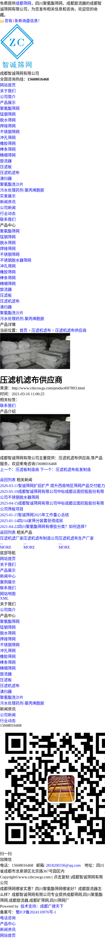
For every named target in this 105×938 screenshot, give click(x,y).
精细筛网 (8, 155)
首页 (23, 330)
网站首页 (8, 85)
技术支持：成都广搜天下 (42, 906)
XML (4, 598)
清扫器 (6, 178)
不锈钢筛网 (10, 132)
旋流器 (6, 161)
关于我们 (8, 91)
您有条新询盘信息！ (23, 21)
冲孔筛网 (8, 138)
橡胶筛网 (8, 143)
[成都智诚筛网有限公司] (17, 65)
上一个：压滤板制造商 (19, 470)
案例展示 (8, 582)
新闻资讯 (8, 202)
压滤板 (6, 167)
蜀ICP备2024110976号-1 (36, 912)
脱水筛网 (8, 120)
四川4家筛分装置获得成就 (31, 521)
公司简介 (8, 97)
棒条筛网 (8, 149)
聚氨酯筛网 (10, 108)
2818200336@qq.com (63, 865)
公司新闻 (8, 208)
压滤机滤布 (10, 173)
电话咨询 (8, 918)
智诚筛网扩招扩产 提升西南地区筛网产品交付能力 (52, 486)
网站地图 (8, 594)
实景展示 (8, 196)
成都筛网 (23, 3)
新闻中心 (8, 576)
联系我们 (8, 219)
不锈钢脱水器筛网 (15, 260)
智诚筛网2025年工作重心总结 (34, 515)
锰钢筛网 (8, 114)
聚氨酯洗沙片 (11, 184)
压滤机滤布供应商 (70, 330)
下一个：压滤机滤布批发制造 (65, 470)
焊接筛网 (8, 126)
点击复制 (61, 877)
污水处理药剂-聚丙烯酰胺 (22, 190)
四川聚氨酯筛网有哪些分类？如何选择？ (44, 526)
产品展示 (8, 103)
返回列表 (8, 480)
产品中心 (8, 924)
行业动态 (8, 214)
